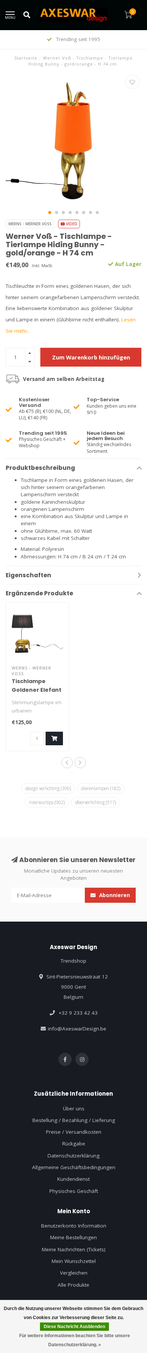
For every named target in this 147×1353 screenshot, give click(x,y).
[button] (49, 212)
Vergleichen (73, 1272)
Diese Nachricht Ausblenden (74, 1326)
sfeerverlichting (95, 802)
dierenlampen (100, 788)
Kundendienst (73, 1179)
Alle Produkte (73, 1284)
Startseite (25, 58)
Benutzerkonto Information (73, 1225)
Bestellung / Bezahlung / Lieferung (73, 1120)
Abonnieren (114, 895)
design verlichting (48, 788)
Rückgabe (73, 1143)
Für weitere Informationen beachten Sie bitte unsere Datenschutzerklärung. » (74, 1340)
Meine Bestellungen (73, 1237)
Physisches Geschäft (73, 1191)
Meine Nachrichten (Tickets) (74, 1249)
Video (71, 223)
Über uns (73, 1108)
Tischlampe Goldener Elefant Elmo (36, 689)
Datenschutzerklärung (73, 1155)
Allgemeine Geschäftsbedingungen (73, 1167)
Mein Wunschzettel (74, 1261)
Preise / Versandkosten (73, 1131)
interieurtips (47, 802)
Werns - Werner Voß (30, 223)
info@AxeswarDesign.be (77, 1028)
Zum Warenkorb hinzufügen (91, 357)
